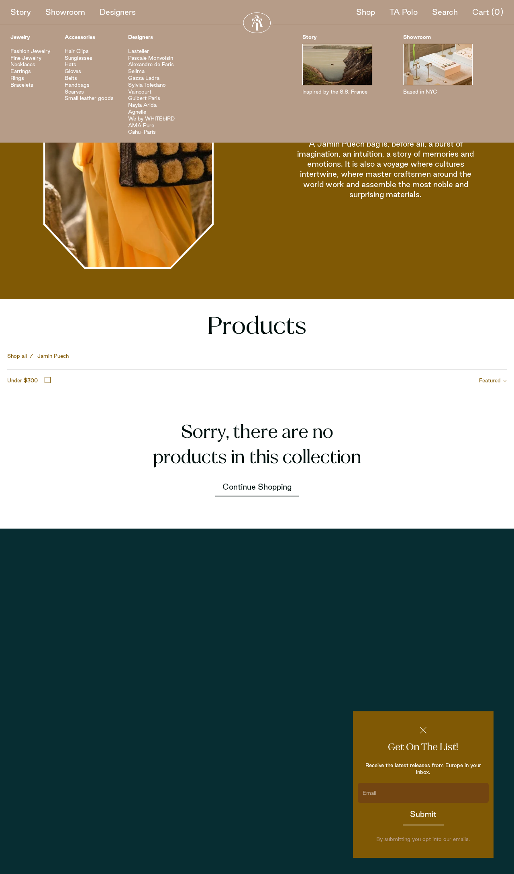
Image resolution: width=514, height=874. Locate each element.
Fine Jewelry (25, 58)
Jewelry (20, 37)
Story (20, 12)
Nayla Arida (142, 105)
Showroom (65, 12)
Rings (17, 78)
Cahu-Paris (142, 132)
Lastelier (138, 51)
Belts (71, 78)
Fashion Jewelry (30, 51)
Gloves (73, 71)
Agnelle (137, 111)
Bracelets (21, 85)
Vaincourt (139, 91)
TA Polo (404, 12)
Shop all (17, 356)
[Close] (423, 730)
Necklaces (22, 64)
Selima (136, 71)
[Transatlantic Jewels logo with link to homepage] (257, 22)
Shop (365, 12)
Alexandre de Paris (151, 64)
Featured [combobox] (490, 380)
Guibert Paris (144, 98)
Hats (70, 64)
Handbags (77, 85)
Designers (118, 12)
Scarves (74, 91)
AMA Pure (141, 125)
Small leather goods (89, 98)
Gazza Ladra (143, 78)
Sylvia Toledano (147, 85)
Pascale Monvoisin (150, 58)
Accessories (80, 37)
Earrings (20, 71)
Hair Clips (77, 51)
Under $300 (22, 380)
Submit (423, 814)
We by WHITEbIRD (151, 118)
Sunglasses (78, 58)
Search (445, 12)
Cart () (488, 12)
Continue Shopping (257, 486)
